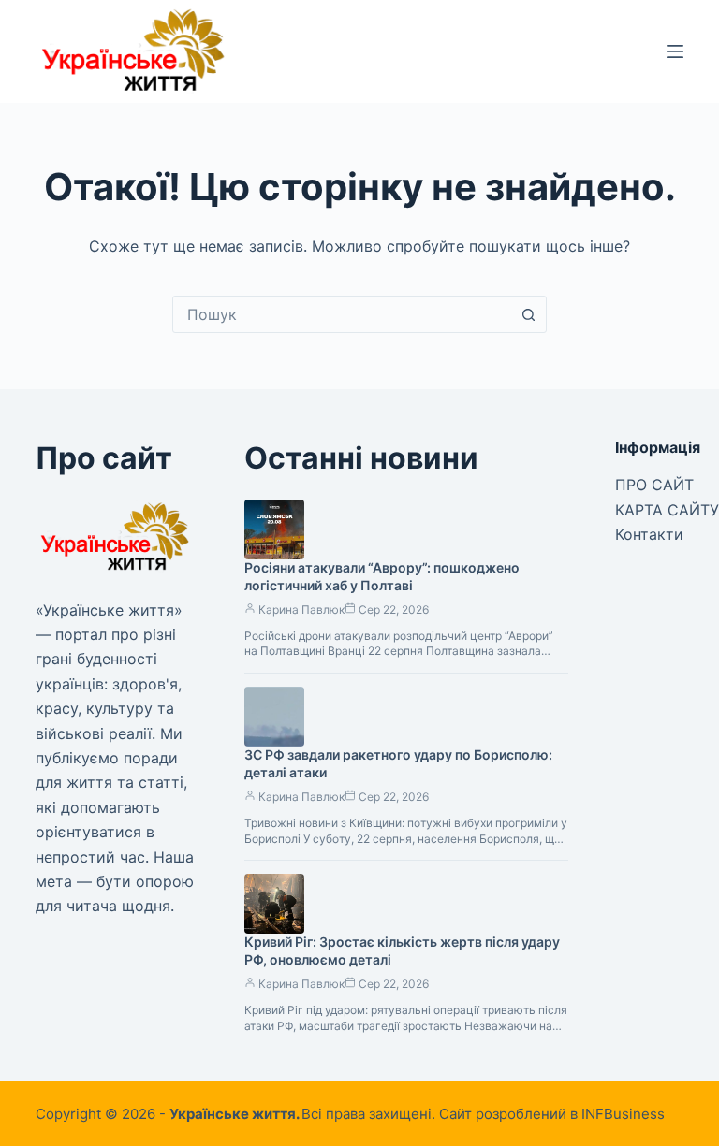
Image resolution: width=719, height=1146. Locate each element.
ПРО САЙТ (654, 484)
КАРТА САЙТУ (667, 509)
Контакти (649, 534)
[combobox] (341, 314)
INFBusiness (623, 1114)
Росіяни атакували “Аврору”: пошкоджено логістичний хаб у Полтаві (382, 576)
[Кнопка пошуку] (528, 314)
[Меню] (675, 51)
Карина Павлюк (301, 609)
